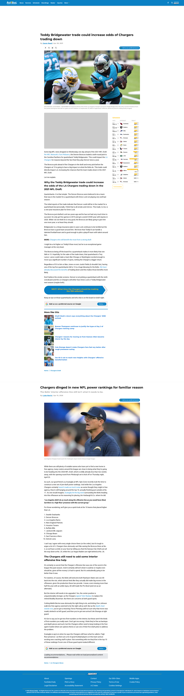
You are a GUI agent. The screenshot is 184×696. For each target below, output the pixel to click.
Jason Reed (47, 43)
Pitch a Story (69, 682)
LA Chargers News (56, 663)
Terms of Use (114, 682)
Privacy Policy (96, 682)
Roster (53, 3)
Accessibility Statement (74, 686)
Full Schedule (118, 186)
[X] (172, 2)
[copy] (56, 47)
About (46, 678)
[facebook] (168, 2)
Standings (45, 3)
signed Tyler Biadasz (84, 596)
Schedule (36, 3)
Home (46, 370)
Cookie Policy (135, 682)
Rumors (28, 3)
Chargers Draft (55, 370)
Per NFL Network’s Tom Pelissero (57, 154)
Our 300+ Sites (114, 678)
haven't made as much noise (69, 487)
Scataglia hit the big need (74, 493)
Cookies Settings (115, 686)
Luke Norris (47, 395)
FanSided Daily (50, 682)
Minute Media (34, 690)
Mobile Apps (134, 678)
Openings (68, 678)
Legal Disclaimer (50, 686)
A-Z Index (94, 686)
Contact (94, 678)
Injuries (59, 3)
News (21, 3)
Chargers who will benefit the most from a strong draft (70, 240)
